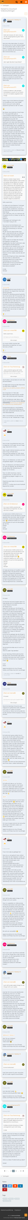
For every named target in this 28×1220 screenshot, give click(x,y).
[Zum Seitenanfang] (25, 1215)
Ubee (17, 420)
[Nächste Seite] (23, 1171)
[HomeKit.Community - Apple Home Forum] (2, 2)
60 (20, 1171)
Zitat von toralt (9, 176)
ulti (5, 796)
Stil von (14, 1215)
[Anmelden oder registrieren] (21, 2)
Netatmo (11, 1198)
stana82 (17, 673)
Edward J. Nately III (9, 1035)
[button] (16, 2)
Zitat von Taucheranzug (12, 367)
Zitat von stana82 (10, 693)
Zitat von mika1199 (10, 330)
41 (10, 1171)
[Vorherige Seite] (5, 1171)
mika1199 (6, 287)
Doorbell (17, 1198)
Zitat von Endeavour (11, 504)
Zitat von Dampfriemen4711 (10, 31)
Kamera (5, 1198)
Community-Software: (14, 1217)
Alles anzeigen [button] (13, 340)
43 (16, 1171)
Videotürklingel (7, 1200)
